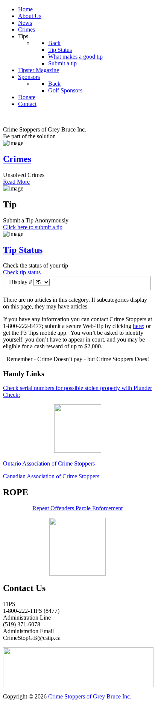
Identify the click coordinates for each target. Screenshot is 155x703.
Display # (21, 282)
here (138, 326)
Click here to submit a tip (32, 227)
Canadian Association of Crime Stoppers (51, 476)
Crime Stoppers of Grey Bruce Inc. (89, 696)
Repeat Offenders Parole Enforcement (77, 508)
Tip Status (23, 250)
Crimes (17, 159)
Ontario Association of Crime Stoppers (49, 463)
